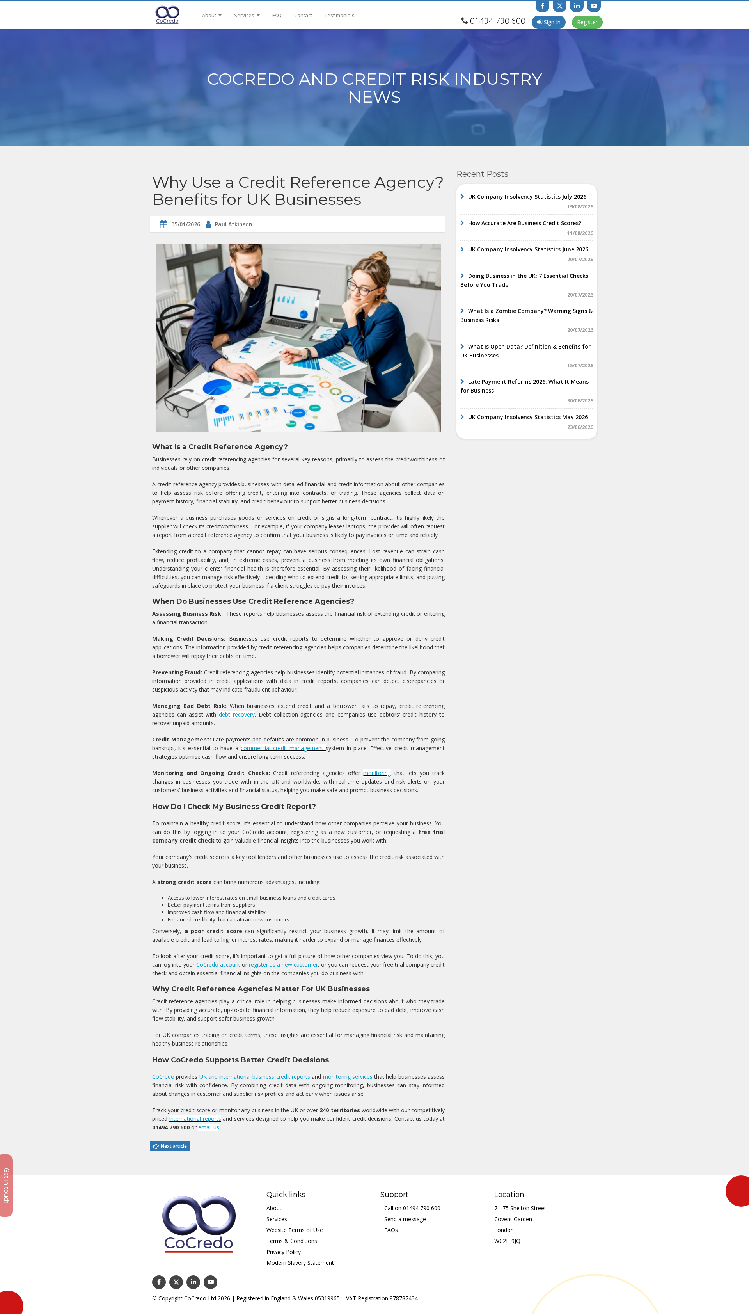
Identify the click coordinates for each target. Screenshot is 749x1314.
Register (587, 22)
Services (245, 15)
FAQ (277, 15)
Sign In (551, 22)
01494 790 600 (497, 20)
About (209, 15)
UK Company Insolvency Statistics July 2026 (527, 196)
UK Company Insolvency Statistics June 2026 (528, 249)
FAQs (391, 1230)
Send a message (405, 1219)
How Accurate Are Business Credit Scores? (524, 223)
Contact (303, 15)
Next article (174, 1146)
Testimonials (340, 15)
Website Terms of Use (294, 1230)
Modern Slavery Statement (300, 1262)
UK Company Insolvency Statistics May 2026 (528, 417)
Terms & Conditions (291, 1241)
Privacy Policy (283, 1251)
